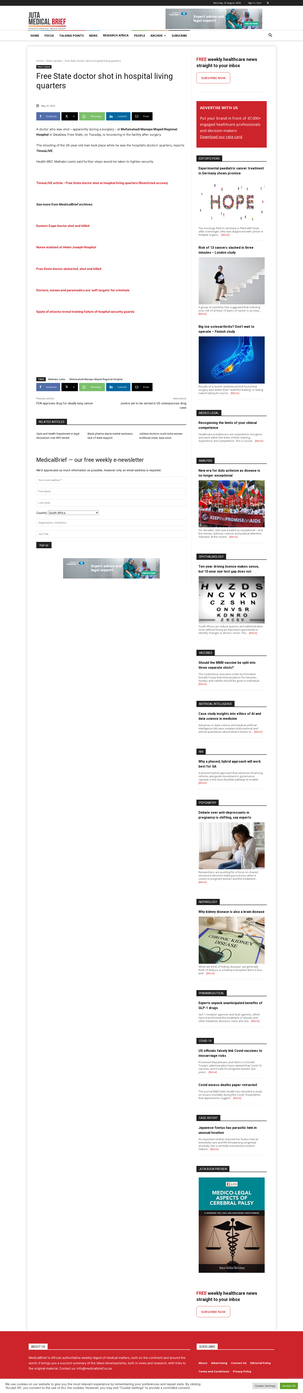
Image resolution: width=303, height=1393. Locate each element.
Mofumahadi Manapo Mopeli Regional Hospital (96, 379)
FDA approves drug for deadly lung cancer (64, 403)
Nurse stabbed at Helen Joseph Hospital (66, 247)
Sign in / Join (254, 2)
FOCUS (49, 35)
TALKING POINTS (71, 35)
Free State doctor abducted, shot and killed (68, 269)
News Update (54, 61)
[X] (268, 3)
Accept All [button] (288, 1385)
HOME (35, 35)
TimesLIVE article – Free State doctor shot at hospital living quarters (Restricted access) (102, 183)
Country (41, 512)
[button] (270, 36)
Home (39, 61)
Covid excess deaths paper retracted (227, 1085)
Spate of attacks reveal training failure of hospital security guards (85, 312)
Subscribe (179, 35)
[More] (225, 235)
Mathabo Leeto (56, 379)
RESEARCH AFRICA (116, 35)
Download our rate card (221, 136)
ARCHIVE (156, 35)
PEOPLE (139, 35)
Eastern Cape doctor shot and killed (62, 226)
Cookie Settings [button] (265, 1385)
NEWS (93, 35)
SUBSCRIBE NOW (213, 78)
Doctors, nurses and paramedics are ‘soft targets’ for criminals (82, 290)
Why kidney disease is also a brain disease (231, 912)
